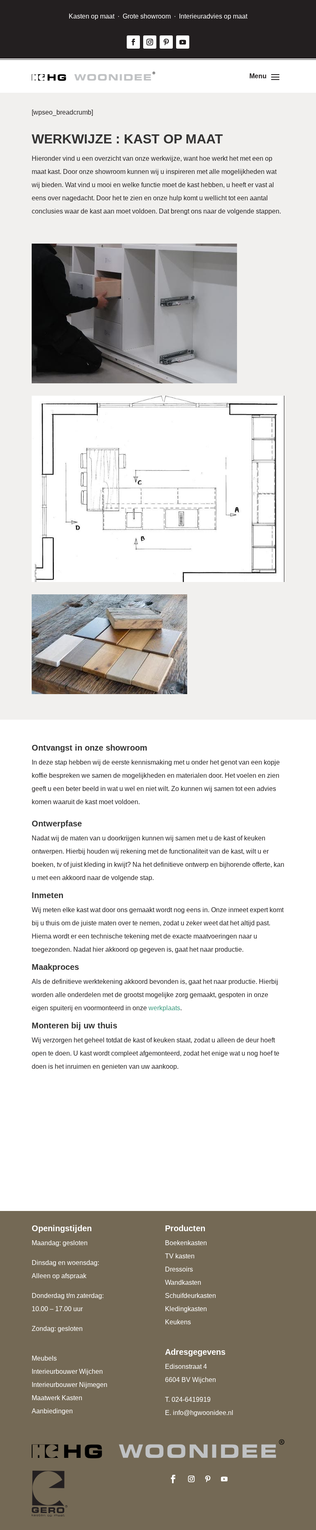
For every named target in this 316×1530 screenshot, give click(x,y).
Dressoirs (179, 1269)
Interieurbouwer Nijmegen (69, 1384)
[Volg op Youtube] (182, 42)
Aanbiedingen (52, 1411)
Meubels (44, 1358)
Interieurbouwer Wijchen (67, 1371)
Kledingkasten (186, 1308)
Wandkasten (183, 1282)
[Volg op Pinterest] (166, 42)
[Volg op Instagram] (149, 42)
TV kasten (180, 1256)
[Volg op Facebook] (133, 42)
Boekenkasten (186, 1242)
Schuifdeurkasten (190, 1295)
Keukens (178, 1322)
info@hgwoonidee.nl (203, 1412)
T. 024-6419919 (188, 1399)
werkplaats (164, 1007)
